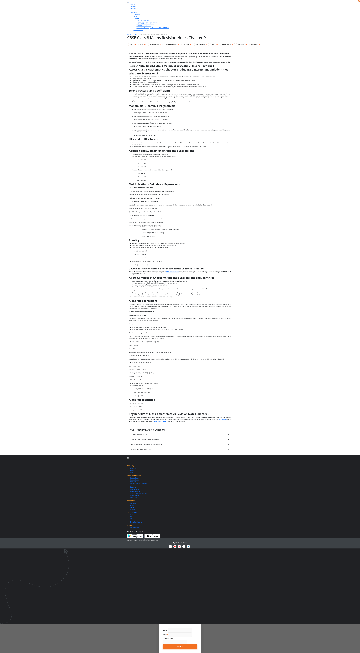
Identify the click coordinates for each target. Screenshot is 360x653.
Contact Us (133, 468)
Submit (180, 647)
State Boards (154, 44)
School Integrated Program (138, 493)
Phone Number (168, 638)
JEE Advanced (200, 44)
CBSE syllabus (222, 419)
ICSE (141, 44)
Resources (133, 12)
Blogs (135, 16)
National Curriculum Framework (146, 22)
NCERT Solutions (171, 44)
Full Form (241, 44)
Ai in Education (138, 30)
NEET (213, 44)
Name (165, 630)
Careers (132, 470)
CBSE (134, 34)
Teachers (133, 7)
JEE (131, 519)
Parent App (133, 497)
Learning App (134, 495)
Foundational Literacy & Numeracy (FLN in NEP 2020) (153, 28)
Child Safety (134, 482)
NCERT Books (226, 44)
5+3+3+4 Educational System (145, 24)
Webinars (133, 509)
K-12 (131, 515)
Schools (132, 5)
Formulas (254, 44)
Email (165, 635)
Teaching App (134, 528)
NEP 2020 (136, 18)
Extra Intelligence (136, 522)
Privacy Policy (134, 480)
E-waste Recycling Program (138, 484)
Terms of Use (134, 478)
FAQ (131, 472)
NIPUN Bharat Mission (143, 26)
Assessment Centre (136, 491)
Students (133, 9)
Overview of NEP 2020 (143, 20)
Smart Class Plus (135, 489)
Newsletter (137, 14)
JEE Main (186, 44)
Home (129, 34)
